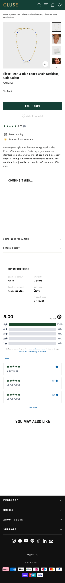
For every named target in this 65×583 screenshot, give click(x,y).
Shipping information (16, 239)
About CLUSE (13, 519)
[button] (60, 5)
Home (5, 14)
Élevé (37, 290)
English (30, 554)
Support (10, 529)
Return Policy (11, 248)
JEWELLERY (15, 14)
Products (11, 500)
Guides (8, 510)
